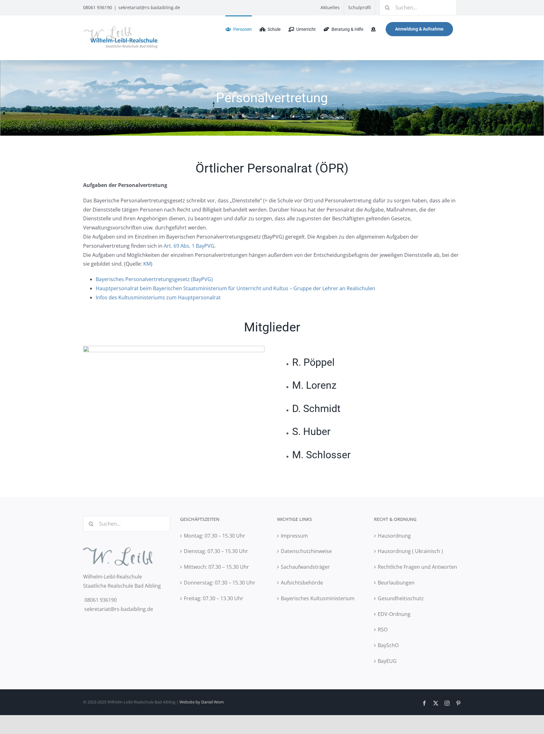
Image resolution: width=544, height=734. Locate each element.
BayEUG (387, 661)
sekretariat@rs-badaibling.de (149, 7)
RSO (383, 629)
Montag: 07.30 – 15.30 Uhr (214, 535)
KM (147, 263)
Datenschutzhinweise (306, 551)
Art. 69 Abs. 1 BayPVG (189, 245)
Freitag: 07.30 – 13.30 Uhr (213, 598)
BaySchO (388, 645)
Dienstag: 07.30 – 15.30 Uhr (216, 551)
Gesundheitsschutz (401, 598)
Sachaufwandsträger (305, 566)
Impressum (294, 535)
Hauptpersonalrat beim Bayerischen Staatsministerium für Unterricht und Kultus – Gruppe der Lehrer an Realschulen (236, 288)
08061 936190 (97, 7)
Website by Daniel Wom (201, 702)
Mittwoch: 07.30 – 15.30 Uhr (216, 566)
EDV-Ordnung (394, 614)
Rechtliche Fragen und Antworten (417, 566)
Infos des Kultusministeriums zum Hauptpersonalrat (158, 297)
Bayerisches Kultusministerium (317, 598)
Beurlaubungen (396, 582)
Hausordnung (394, 535)
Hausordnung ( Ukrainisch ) (410, 551)
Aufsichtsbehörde (302, 582)
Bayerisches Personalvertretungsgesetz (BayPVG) (154, 279)
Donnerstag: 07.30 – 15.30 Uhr (219, 582)
